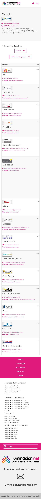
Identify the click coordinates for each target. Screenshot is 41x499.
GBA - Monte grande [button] (18, 57)
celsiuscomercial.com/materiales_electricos (19, 299)
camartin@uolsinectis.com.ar (13, 349)
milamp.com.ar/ (11, 212)
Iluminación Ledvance (12, 390)
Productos (20, 367)
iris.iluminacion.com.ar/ (13, 80)
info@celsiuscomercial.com (12, 297)
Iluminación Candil (11, 392)
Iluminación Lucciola (12, 388)
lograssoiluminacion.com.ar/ (15, 229)
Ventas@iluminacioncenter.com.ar (14, 262)
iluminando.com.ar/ (12, 115)
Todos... (7, 394)
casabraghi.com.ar (12, 282)
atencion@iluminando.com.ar (13, 113)
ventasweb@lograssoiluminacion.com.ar (16, 227)
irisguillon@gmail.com (11, 78)
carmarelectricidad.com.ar (14, 352)
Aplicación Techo (11, 438)
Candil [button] (19, 51)
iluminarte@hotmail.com (12, 95)
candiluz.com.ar (11, 133)
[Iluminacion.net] (11, 3)
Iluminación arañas (12, 422)
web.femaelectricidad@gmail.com (14, 314)
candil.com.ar (12, 26)
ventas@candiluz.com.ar (11, 130)
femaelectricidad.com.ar (14, 317)
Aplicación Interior (11, 430)
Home (20, 375)
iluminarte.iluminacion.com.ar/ (15, 98)
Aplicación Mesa (11, 432)
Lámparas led (10, 416)
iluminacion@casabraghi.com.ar (14, 279)
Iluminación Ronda (12, 386)
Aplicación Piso (10, 436)
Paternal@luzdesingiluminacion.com (15, 168)
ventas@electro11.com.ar (11, 245)
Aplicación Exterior (12, 428)
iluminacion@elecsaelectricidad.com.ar (16, 148)
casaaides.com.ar (11, 334)
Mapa (20, 359)
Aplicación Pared (11, 434)
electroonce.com (11, 247)
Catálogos (20, 363)
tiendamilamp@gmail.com (12, 210)
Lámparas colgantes (12, 420)
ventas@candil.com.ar (11, 23)
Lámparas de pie (11, 418)
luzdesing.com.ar (11, 170)
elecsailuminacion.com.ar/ (14, 150)
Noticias (20, 371)
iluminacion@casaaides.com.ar (13, 332)
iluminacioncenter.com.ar (14, 264)
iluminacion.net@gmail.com (20, 484)
